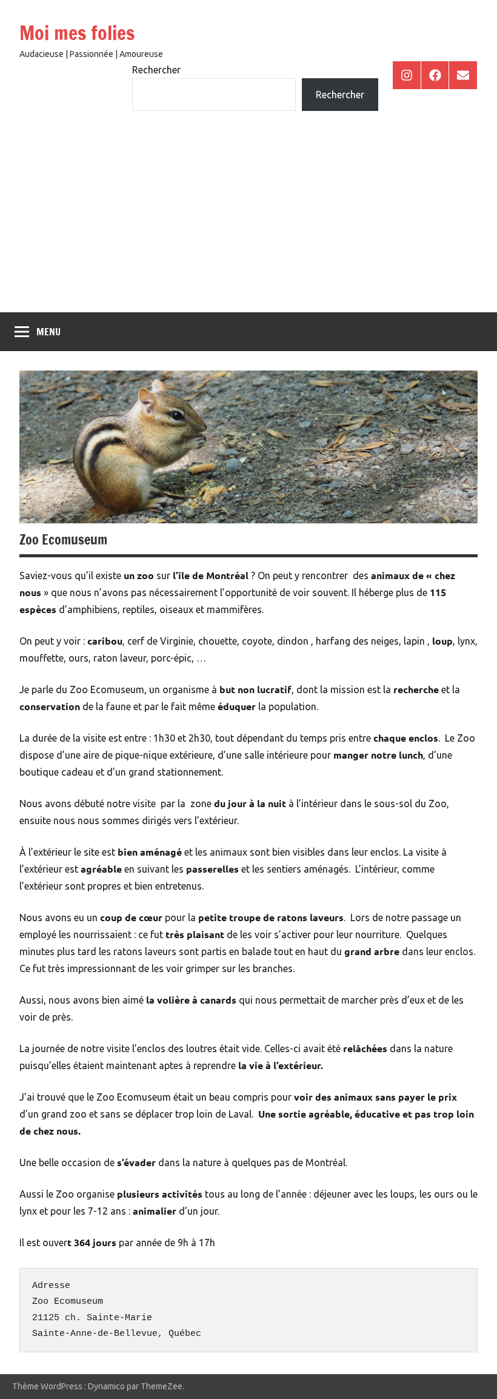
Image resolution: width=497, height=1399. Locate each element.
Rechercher (156, 69)
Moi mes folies (77, 33)
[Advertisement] (248, 221)
